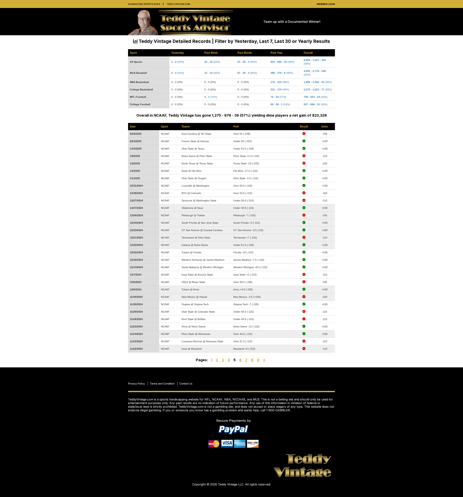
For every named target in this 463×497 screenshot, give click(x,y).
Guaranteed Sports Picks (144, 4)
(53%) (316, 96)
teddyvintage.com (178, 4)
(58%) (318, 89)
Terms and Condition (162, 383)
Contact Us (185, 383)
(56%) (318, 82)
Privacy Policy (136, 383)
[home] (182, 21)
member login (326, 4)
